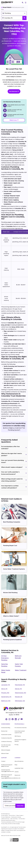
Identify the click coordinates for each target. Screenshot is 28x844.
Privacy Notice (4, 815)
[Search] (22, 2)
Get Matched (13, 91)
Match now (13, 120)
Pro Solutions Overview (21, 727)
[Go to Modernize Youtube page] (22, 719)
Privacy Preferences (5, 817)
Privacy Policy (4, 823)
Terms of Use (12, 815)
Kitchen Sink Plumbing (10, 592)
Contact (3, 761)
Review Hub (4, 731)
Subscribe (20, 805)
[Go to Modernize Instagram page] (9, 719)
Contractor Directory (6, 741)
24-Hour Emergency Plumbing (5, 658)
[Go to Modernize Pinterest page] (6, 719)
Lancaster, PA (5, 685)
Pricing (16, 744)
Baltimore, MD (5, 701)
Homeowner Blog (5, 727)
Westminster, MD (20, 693)
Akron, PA (4, 689)
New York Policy (14, 818)
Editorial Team (5, 753)
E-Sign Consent (19, 815)
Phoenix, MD (5, 693)
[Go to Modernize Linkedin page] (16, 719)
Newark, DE (18, 696)
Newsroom (17, 775)
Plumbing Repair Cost (10, 545)
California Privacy (5, 818)
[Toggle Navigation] (25, 2)
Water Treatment (20, 670)
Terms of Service (13, 823)
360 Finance (18, 736)
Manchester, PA (20, 685)
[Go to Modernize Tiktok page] (18, 719)
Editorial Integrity (5, 750)
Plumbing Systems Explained (12, 639)
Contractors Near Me (6, 738)
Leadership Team (19, 768)
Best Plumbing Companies (11, 522)
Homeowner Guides (6, 734)
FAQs (16, 764)
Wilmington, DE (20, 701)
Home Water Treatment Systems (14, 569)
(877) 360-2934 (5, 776)
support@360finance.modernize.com (10, 778)
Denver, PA (18, 689)
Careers (17, 771)
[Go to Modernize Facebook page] (13, 719)
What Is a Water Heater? (11, 616)
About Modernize (19, 761)
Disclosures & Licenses (16, 817)
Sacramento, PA (6, 696)
